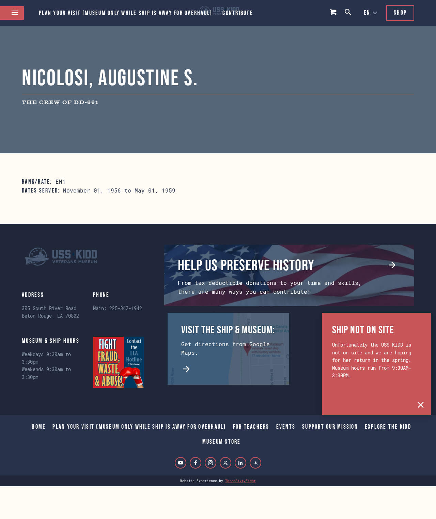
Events (286, 426)
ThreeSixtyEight (240, 480)
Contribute (237, 13)
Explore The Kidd (388, 426)
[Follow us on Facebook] (195, 463)
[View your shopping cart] (333, 13)
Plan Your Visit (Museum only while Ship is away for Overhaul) (125, 13)
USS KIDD (61, 257)
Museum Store (221, 441)
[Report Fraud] (118, 362)
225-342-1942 (125, 308)
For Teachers (251, 426)
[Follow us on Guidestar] (255, 463)
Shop (400, 12)
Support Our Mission (330, 426)
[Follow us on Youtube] (180, 463)
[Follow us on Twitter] (225, 463)
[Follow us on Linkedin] (240, 463)
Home (39, 426)
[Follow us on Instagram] (210, 463)
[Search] (348, 12)
